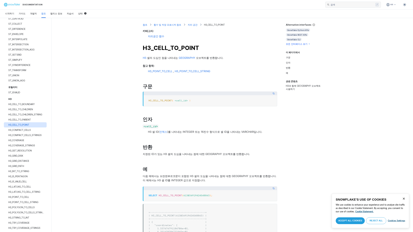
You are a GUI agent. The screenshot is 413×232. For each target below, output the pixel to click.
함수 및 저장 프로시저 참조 (167, 24)
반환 (288, 67)
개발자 (33, 13)
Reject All (376, 220)
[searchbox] (352, 5)
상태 (80, 13)
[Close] (403, 198)
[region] (370, 211)
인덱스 (163, 131)
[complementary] (304, 34)
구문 (288, 57)
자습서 (70, 13)
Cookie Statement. (364, 212)
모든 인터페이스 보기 (296, 44)
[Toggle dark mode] (404, 4)
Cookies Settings (396, 220)
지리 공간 (192, 24)
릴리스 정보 (56, 13)
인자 (288, 62)
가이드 (22, 13)
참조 (43, 13)
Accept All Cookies (350, 220)
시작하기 (9, 13)
